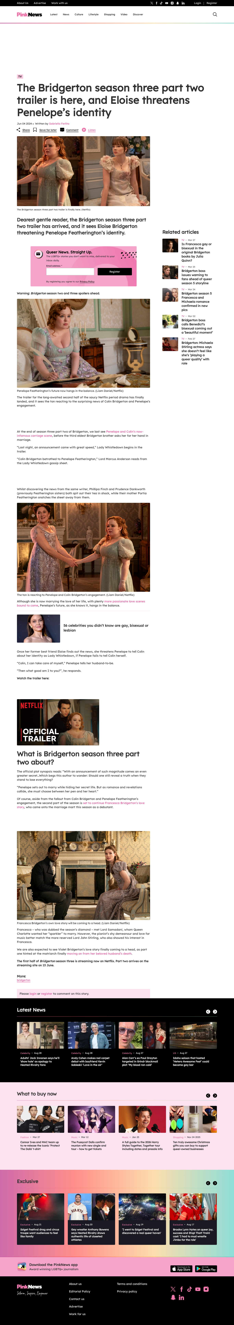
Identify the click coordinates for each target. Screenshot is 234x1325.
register (46, 993)
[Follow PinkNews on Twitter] (173, 1290)
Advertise (40, 3)
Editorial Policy (79, 1291)
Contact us (76, 1299)
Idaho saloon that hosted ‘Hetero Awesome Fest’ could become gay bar (191, 1061)
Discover (138, 14)
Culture (79, 14)
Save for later (48, 130)
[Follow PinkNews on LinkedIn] (183, 3)
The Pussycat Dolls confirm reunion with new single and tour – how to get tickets (88, 1145)
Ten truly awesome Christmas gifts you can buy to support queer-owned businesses (191, 1145)
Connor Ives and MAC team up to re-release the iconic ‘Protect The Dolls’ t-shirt (40, 1145)
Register (212, 3)
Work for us (77, 1314)
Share (26, 130)
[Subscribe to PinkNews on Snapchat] (173, 1298)
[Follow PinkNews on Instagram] (206, 1290)
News (66, 14)
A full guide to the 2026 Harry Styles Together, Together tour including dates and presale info (142, 1145)
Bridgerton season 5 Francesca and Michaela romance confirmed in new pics (197, 301)
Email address (58, 266)
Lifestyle (93, 14)
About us (75, 1284)
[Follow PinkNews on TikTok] (189, 1290)
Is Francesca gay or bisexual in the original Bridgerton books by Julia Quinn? (197, 252)
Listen (92, 130)
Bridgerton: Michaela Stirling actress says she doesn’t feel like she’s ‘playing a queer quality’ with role (197, 353)
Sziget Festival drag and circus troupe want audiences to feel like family (39, 1233)
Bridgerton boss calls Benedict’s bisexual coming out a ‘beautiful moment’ (197, 326)
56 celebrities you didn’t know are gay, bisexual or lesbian (106, 627)
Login (197, 3)
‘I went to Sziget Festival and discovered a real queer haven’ (141, 1231)
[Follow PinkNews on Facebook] (181, 1290)
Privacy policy (127, 1291)
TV (20, 76)
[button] (83, 722)
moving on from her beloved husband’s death (99, 953)
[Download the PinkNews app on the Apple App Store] (181, 1268)
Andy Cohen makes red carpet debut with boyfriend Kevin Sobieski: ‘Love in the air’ (90, 1061)
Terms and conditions (132, 1284)
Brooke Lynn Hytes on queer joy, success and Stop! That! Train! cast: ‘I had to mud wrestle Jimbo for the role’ (193, 1234)
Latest (53, 14)
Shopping (109, 14)
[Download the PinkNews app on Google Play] (206, 1268)
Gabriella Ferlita (59, 123)
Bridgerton (23, 980)
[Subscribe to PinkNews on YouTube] (198, 1290)
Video (124, 14)
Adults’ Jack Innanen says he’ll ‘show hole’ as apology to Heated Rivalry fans (39, 1061)
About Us (22, 3)
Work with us (59, 3)
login (33, 993)
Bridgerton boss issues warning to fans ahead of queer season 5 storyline (197, 277)
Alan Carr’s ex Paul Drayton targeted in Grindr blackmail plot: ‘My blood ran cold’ (140, 1061)
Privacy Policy (87, 281)
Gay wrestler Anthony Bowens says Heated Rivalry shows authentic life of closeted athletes (90, 1234)
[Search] (215, 14)
